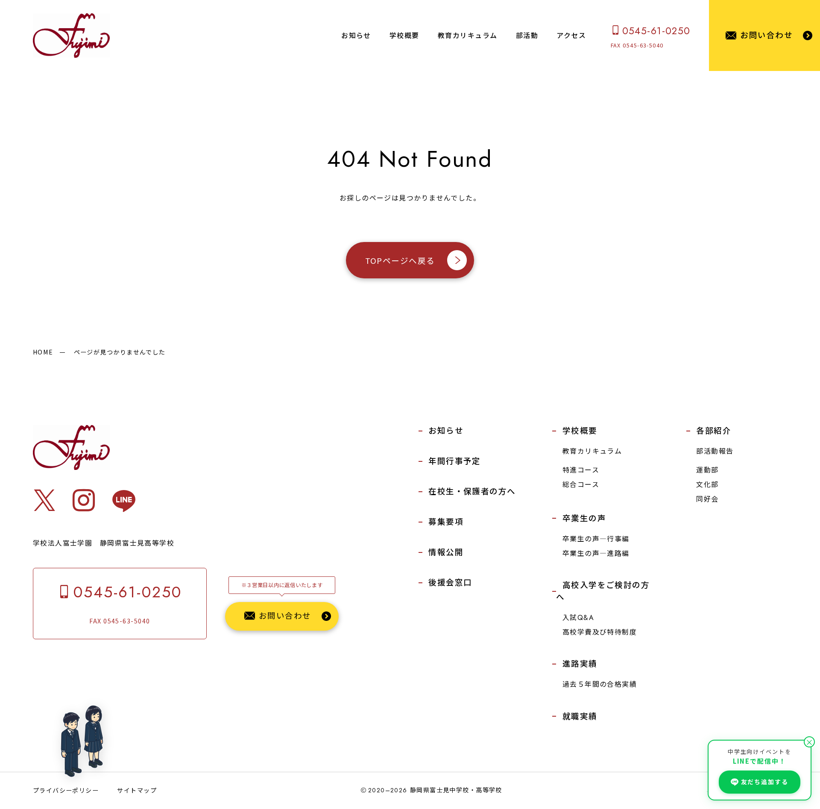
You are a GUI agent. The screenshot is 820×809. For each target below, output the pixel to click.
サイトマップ (137, 790)
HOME (43, 352)
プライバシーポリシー (66, 790)
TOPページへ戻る (400, 260)
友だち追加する (764, 781)
